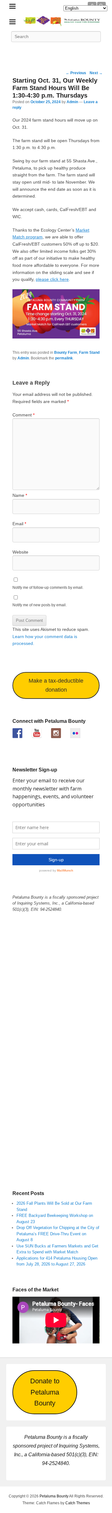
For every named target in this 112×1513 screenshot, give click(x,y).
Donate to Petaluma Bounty (44, 1392)
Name (19, 495)
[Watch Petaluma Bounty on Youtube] (37, 733)
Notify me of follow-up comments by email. (47, 587)
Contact (97, 50)
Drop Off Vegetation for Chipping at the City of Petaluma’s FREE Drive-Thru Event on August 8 (57, 1233)
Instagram (83, 50)
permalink (64, 358)
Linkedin (42, 50)
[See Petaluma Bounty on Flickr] (75, 733)
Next (96, 73)
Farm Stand (89, 352)
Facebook (15, 50)
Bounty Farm (65, 352)
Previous (76, 73)
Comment (23, 414)
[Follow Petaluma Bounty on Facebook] (17, 733)
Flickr (69, 50)
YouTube (56, 50)
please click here (52, 279)
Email (19, 523)
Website (20, 552)
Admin (72, 102)
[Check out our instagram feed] (56, 733)
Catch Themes (77, 1503)
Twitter (28, 50)
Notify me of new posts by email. (39, 605)
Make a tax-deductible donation (56, 685)
